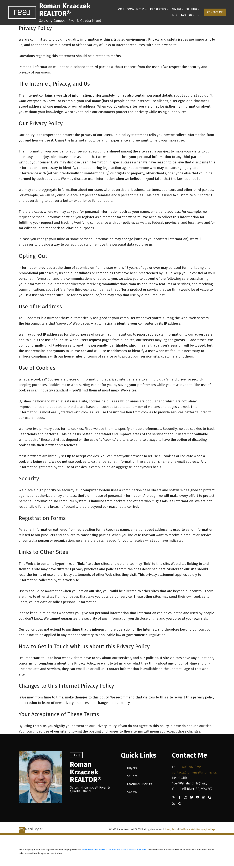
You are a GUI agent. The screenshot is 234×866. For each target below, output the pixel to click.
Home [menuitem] (120, 9)
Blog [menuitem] (175, 15)
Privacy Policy (171, 829)
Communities (136, 9)
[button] (215, 12)
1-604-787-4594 (190, 767)
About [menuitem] (192, 15)
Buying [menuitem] (176, 9)
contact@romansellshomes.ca (194, 772)
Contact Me (215, 12)
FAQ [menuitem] (183, 15)
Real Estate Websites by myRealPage (197, 829)
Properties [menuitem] (158, 9)
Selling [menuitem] (191, 9)
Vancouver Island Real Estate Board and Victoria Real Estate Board (114, 849)
